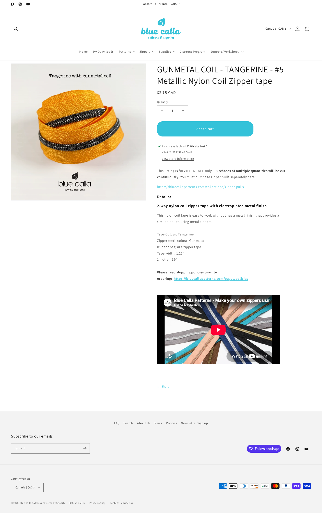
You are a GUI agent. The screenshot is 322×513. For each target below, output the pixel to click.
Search (128, 423)
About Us (143, 423)
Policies (171, 423)
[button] (16, 29)
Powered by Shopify (54, 502)
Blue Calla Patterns (31, 502)
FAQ (117, 423)
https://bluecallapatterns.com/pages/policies (211, 278)
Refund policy (77, 502)
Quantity (162, 102)
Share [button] (165, 386)
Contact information (121, 502)
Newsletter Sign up (194, 423)
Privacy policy (97, 502)
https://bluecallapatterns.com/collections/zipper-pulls (200, 187)
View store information (178, 159)
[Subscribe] (85, 448)
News (158, 423)
